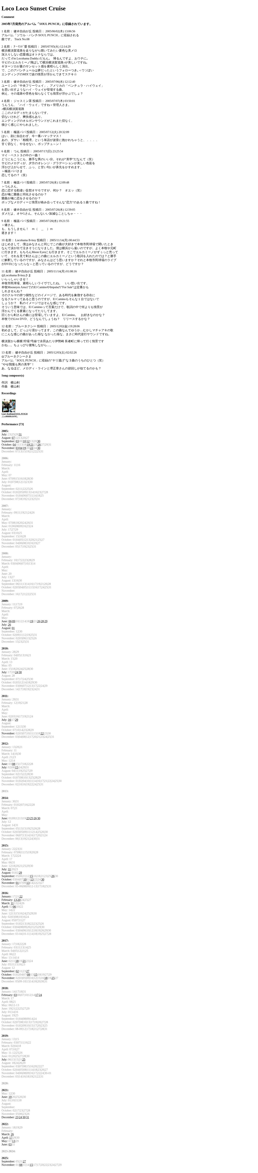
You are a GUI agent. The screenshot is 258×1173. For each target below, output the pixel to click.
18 (17, 961)
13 (31, 879)
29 (45, 621)
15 (16, 767)
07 (13, 437)
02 (17, 971)
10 (24, 441)
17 (36, 995)
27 (27, 971)
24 (16, 672)
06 (10, 621)
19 (28, 444)
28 (42, 621)
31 (20, 434)
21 (31, 444)
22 (31, 448)
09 (13, 621)
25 (31, 818)
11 (9, 869)
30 (38, 441)
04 (14, 444)
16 (9, 719)
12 (27, 441)
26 (39, 444)
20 (18, 899)
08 (13, 764)
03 (17, 441)
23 (27, 818)
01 (13, 628)
